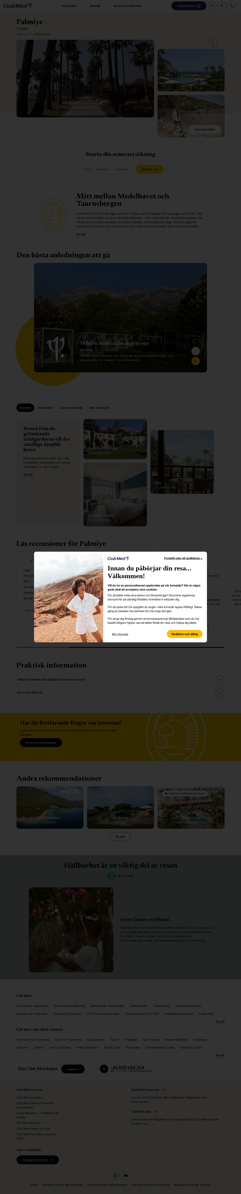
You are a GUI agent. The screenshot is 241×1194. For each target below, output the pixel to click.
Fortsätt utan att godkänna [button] (183, 558)
